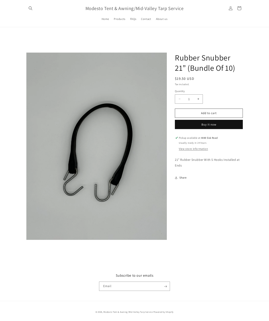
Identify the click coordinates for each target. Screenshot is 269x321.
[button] (30, 8)
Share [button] (183, 177)
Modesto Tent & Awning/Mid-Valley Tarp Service (128, 312)
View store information (193, 149)
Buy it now (208, 124)
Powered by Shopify (163, 312)
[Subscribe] (165, 286)
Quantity (180, 91)
